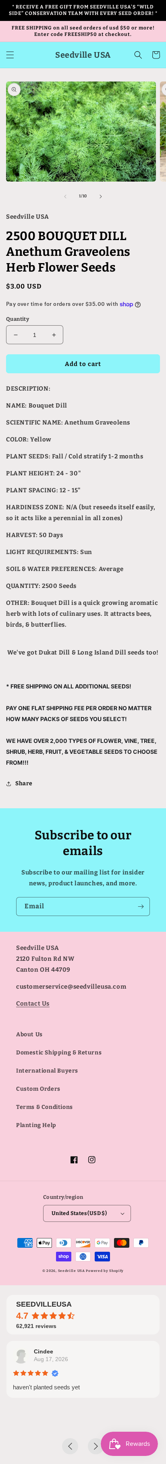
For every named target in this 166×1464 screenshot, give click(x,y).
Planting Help (36, 1125)
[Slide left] (65, 196)
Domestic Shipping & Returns (59, 1052)
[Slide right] (101, 196)
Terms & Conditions (44, 1107)
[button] (10, 55)
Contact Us (33, 1003)
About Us (29, 1034)
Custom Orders (38, 1088)
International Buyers (47, 1070)
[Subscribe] (140, 906)
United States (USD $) (79, 1213)
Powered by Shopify (105, 1271)
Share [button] (24, 783)
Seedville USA (71, 1271)
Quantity (17, 319)
